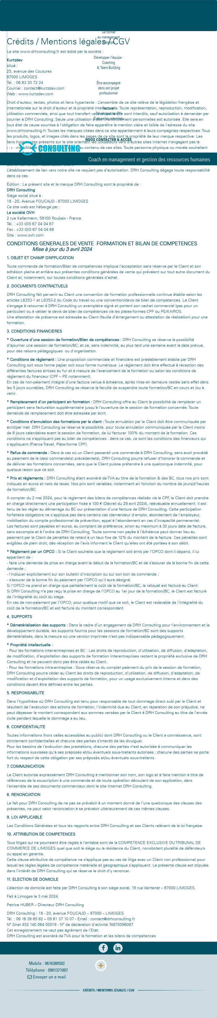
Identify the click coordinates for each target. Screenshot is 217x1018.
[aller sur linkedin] (116, 948)
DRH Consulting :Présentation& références (108, 11)
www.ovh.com (30, 235)
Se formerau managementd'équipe (108, 37)
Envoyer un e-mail (49, 977)
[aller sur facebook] (101, 948)
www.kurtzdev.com (35, 94)
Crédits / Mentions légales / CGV (108, 990)
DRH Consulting (41, 148)
